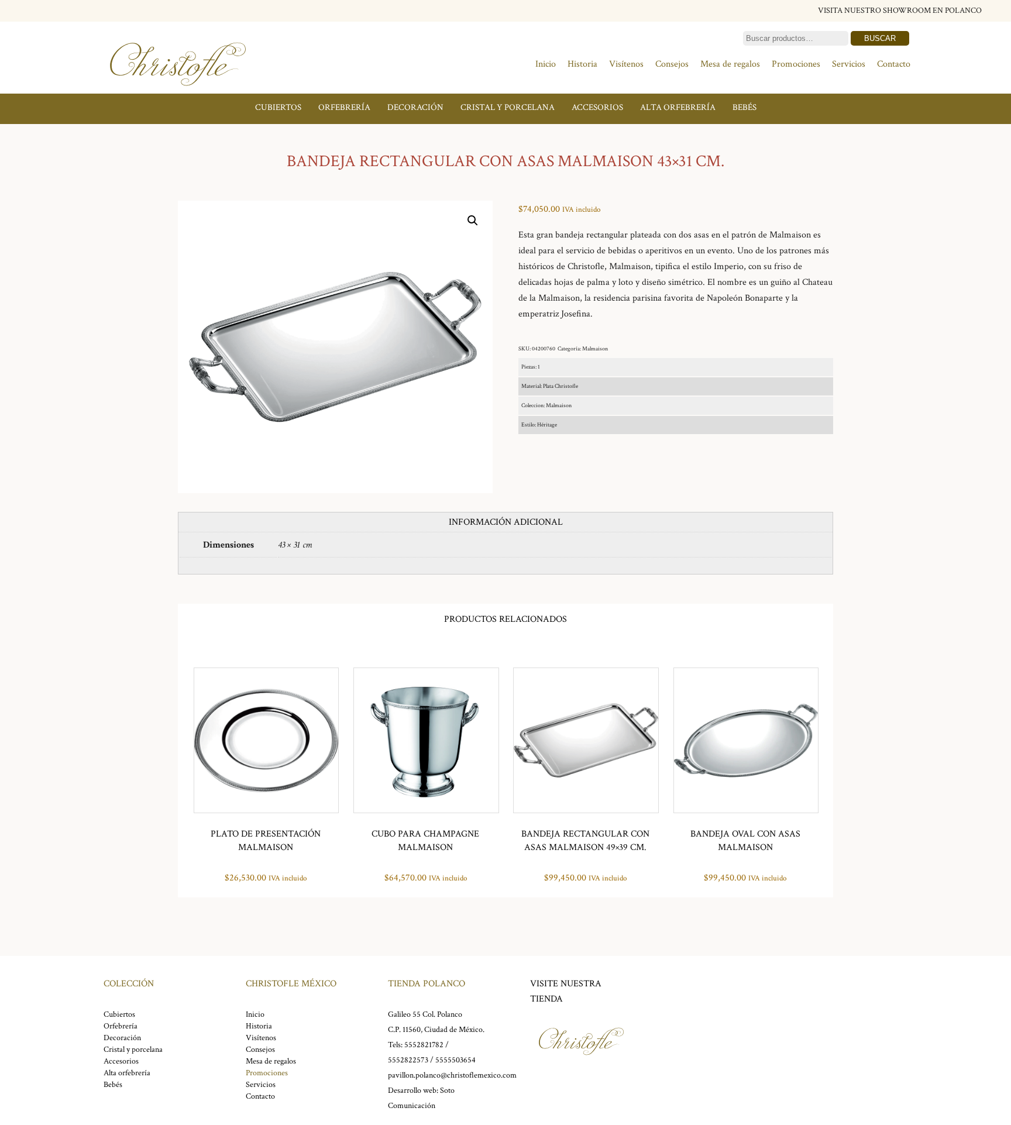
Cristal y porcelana (507, 107)
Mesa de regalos (730, 64)
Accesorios (597, 107)
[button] (472, 220)
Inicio (545, 64)
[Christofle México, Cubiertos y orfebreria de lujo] (178, 92)
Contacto (893, 64)
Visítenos (626, 64)
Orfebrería (344, 107)
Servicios (848, 64)
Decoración (415, 107)
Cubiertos (278, 107)
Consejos (672, 64)
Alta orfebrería (678, 107)
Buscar (880, 38)
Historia (582, 64)
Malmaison (595, 349)
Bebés (744, 107)
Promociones (796, 64)
